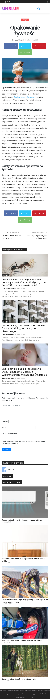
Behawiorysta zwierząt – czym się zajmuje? (19, 679)
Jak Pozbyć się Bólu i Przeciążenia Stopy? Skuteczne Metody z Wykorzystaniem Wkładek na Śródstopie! (24, 371)
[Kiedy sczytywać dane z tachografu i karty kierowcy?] (25, 623)
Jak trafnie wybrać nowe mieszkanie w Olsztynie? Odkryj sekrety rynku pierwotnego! (23, 328)
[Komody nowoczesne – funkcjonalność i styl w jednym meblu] (25, 541)
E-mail (4, 427)
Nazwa (5, 422)
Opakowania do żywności (24, 97)
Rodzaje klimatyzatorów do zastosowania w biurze (22, 520)
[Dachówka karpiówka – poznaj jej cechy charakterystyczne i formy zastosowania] (25, 582)
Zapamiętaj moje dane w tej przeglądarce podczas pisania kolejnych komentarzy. (23, 442)
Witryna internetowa (9, 433)
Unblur (32, 697)
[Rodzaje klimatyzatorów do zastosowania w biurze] (25, 502)
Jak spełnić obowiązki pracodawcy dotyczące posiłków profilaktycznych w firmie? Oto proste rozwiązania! (24, 282)
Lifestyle (24, 20)
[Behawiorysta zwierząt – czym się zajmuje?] (25, 661)
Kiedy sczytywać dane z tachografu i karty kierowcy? (22, 640)
